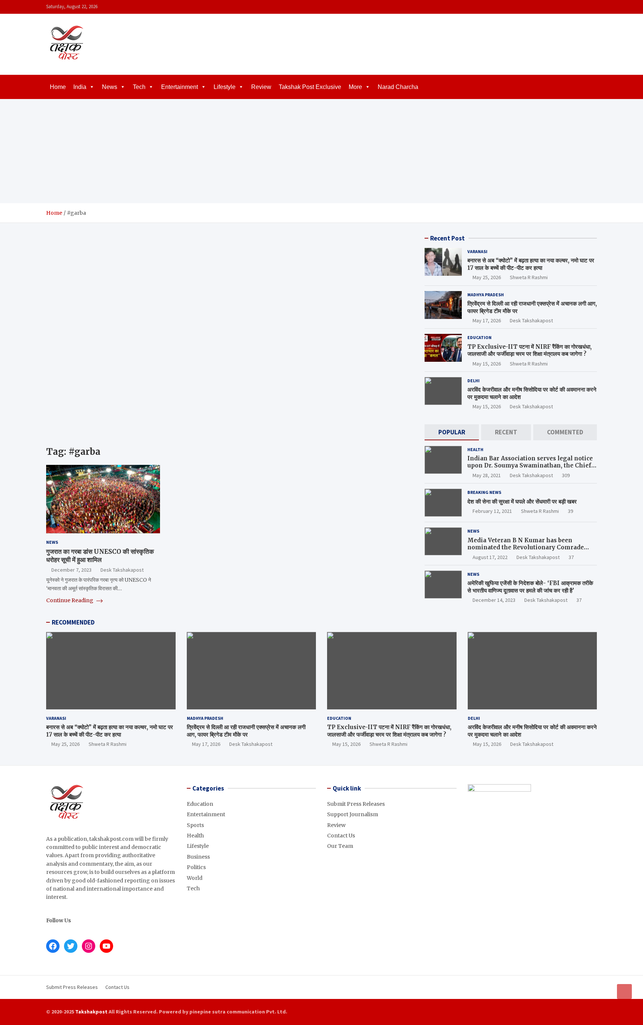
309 (566, 475)
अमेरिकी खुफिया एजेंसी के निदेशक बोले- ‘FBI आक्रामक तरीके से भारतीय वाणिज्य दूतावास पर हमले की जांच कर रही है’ (530, 586)
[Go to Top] (624, 991)
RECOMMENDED (73, 622)
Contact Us (341, 835)
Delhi (473, 380)
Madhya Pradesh (485, 294)
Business (198, 856)
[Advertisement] (321, 151)
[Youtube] (592, 7)
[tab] (452, 432)
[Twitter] (582, 7)
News (109, 87)
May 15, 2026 (487, 363)
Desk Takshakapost (122, 569)
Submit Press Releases (356, 804)
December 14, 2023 (494, 600)
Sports (195, 825)
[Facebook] (563, 7)
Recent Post (447, 238)
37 (571, 557)
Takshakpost (91, 1011)
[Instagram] (573, 7)
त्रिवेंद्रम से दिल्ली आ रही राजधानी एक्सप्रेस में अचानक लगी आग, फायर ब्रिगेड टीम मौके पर (246, 731)
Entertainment (179, 87)
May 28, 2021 (487, 475)
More (355, 87)
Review (261, 87)
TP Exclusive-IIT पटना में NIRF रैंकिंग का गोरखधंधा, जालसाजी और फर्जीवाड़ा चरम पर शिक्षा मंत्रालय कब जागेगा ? (529, 350)
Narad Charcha (398, 87)
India (79, 87)
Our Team (340, 846)
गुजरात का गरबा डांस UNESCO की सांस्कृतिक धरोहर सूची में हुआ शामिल (100, 555)
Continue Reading (70, 600)
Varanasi (477, 251)
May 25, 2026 (487, 277)
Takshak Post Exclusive (310, 87)
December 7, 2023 (71, 569)
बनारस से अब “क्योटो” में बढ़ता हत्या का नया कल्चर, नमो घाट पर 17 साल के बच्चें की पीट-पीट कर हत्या (530, 264)
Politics (196, 867)
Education (479, 337)
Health (475, 449)
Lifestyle (225, 87)
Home (58, 87)
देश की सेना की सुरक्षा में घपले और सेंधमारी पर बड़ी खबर (522, 501)
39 (570, 511)
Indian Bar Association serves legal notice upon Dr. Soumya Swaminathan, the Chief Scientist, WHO (530, 465)
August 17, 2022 (490, 557)
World (194, 878)
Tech (139, 87)
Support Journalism (352, 814)
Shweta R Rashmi (529, 277)
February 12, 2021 (492, 511)
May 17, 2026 (487, 320)
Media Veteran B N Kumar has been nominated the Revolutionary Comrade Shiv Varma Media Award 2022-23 (525, 547)
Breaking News (484, 492)
